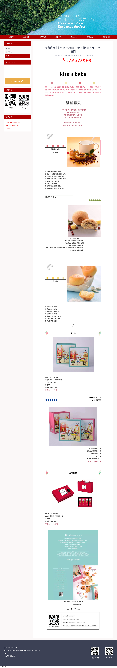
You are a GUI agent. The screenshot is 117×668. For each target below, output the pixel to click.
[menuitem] (11, 37)
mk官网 (11, 37)
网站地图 (3, 667)
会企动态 (9, 48)
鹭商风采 (58, 37)
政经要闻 (74, 37)
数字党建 (43, 37)
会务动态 (9, 52)
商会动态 (9, 56)
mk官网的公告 (105, 37)
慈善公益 (90, 37)
